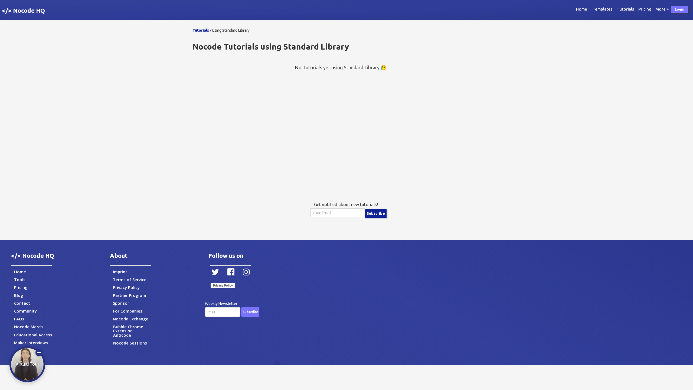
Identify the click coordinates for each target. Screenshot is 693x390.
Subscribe (376, 213)
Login (679, 9)
